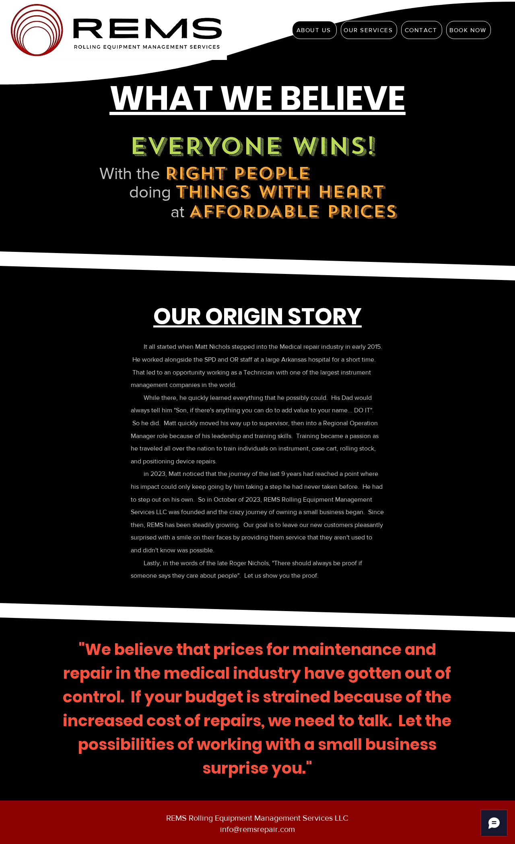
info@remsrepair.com (257, 829)
